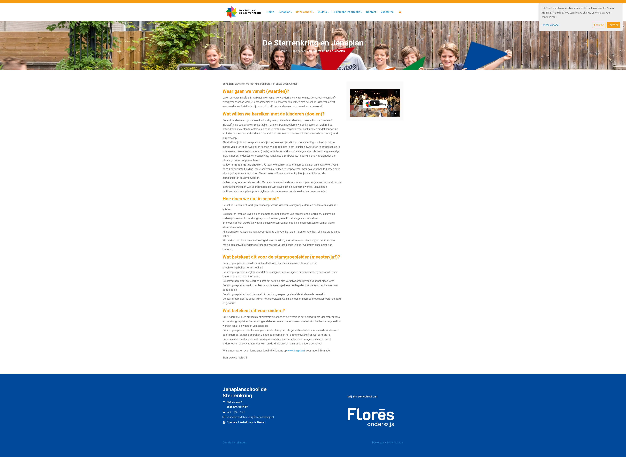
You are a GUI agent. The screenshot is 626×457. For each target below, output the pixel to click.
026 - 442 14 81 (236, 411)
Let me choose (550, 25)
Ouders (323, 12)
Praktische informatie (347, 12)
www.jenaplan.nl (296, 350)
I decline (599, 25)
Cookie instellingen (234, 442)
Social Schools (395, 442)
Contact (371, 12)
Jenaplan (285, 12)
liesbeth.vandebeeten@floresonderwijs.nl (250, 417)
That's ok (613, 25)
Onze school (304, 12)
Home (270, 12)
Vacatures (387, 12)
